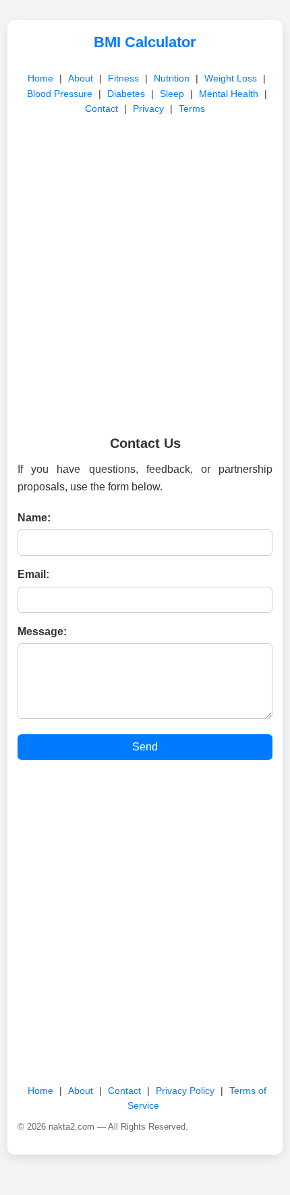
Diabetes (126, 93)
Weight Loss (230, 78)
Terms (192, 108)
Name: (34, 517)
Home (40, 78)
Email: (33, 574)
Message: (42, 631)
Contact (101, 108)
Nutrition (172, 78)
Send (145, 746)
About (80, 78)
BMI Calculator (145, 42)
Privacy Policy (185, 1090)
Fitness (123, 78)
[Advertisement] (145, 271)
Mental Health (228, 93)
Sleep (172, 93)
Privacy (148, 108)
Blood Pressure (59, 93)
